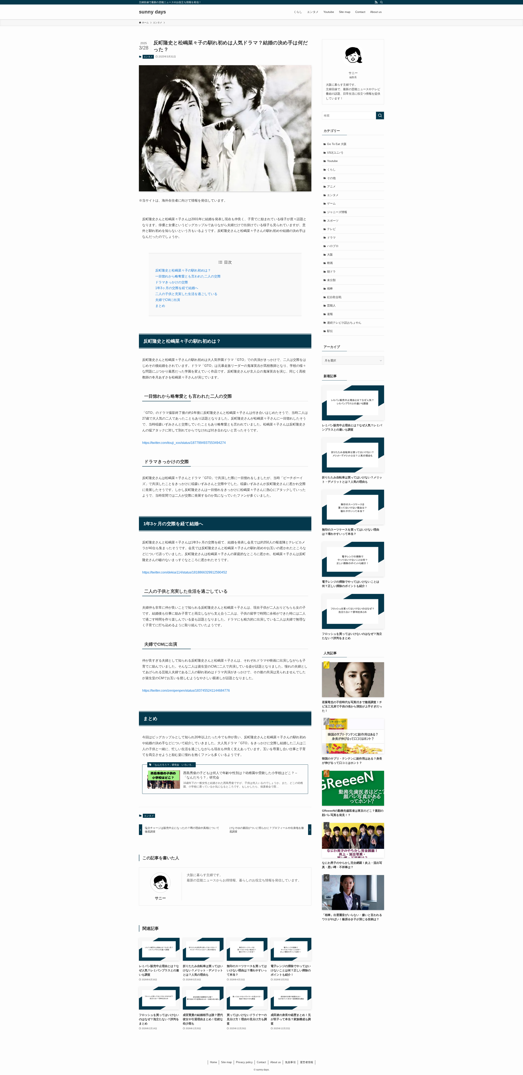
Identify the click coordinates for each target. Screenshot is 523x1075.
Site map (226, 1062)
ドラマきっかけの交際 (171, 282)
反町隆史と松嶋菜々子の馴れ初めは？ (183, 270)
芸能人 (331, 305)
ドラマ (331, 237)
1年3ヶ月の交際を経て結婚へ (176, 288)
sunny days (152, 11)
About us (275, 1062)
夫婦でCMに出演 (167, 300)
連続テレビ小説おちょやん (344, 322)
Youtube (332, 161)
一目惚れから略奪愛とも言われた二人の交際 (188, 276)
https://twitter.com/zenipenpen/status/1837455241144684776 (186, 690)
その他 (331, 178)
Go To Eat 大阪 (336, 144)
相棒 (330, 288)
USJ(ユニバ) (335, 152)
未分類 (331, 280)
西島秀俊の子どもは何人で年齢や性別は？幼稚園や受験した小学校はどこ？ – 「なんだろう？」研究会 (240, 775)
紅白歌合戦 (334, 297)
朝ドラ (331, 271)
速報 (330, 314)
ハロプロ (333, 246)
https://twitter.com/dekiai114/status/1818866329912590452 (184, 572)
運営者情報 (306, 1062)
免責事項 (290, 1062)
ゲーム (331, 203)
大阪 (330, 254)
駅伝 (330, 331)
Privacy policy (244, 1062)
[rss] (376, 2)
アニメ (331, 186)
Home (213, 1062)
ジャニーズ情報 (337, 212)
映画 (330, 263)
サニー (160, 898)
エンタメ (148, 56)
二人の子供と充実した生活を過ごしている (186, 294)
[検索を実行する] (380, 115)
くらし (331, 169)
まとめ (160, 305)
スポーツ (333, 220)
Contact (261, 1062)
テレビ (331, 229)
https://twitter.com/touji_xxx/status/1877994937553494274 (184, 442)
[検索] (381, 2)
